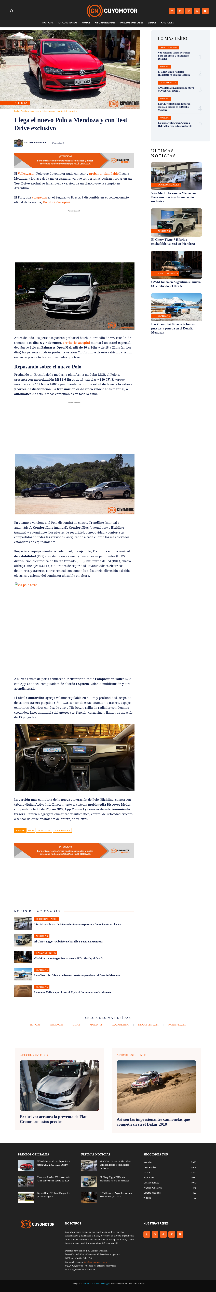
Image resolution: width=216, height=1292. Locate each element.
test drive (44, 830)
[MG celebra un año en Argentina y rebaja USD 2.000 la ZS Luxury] (26, 1165)
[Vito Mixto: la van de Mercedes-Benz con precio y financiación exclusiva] (23, 923)
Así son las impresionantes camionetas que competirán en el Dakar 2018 (153, 1121)
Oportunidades (46, 919)
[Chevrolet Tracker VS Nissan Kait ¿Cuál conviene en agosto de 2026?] (26, 1181)
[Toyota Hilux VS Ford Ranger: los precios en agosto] (26, 1197)
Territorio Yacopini (56, 202)
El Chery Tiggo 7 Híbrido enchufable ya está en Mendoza (68, 941)
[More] (130, 142)
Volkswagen (26, 173)
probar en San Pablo (104, 173)
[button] (11, 11)
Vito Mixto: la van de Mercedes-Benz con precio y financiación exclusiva (77, 924)
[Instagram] (180, 11)
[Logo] (112, 11)
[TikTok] (188, 11)
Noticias (21, 103)
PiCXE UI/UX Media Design (96, 1283)
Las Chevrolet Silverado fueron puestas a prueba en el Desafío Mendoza (77, 975)
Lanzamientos (46, 953)
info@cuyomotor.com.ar (95, 1262)
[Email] (114, 142)
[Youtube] (205, 11)
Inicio (16, 111)
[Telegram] (122, 142)
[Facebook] (172, 11)
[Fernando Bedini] (19, 142)
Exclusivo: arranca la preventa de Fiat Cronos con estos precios (53, 1119)
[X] (197, 11)
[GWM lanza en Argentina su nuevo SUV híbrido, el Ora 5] (23, 957)
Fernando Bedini (37, 142)
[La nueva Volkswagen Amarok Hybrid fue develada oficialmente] (23, 991)
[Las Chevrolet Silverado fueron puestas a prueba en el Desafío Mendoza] (23, 974)
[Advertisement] (74, 236)
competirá (40, 197)
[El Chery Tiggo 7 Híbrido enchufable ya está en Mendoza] (23, 940)
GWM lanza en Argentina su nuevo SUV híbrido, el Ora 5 (68, 958)
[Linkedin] (106, 142)
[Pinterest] (91, 142)
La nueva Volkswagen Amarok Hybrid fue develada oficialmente (72, 992)
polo (31, 830)
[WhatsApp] (99, 142)
